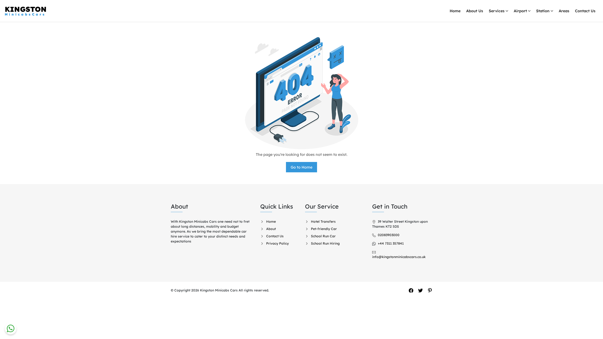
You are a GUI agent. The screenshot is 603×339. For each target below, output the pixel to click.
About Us (474, 10)
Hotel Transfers (323, 221)
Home (455, 10)
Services (497, 10)
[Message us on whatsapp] (10, 328)
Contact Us (585, 10)
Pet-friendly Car (324, 229)
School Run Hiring (325, 243)
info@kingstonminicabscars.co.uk (399, 257)
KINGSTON (26, 11)
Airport (520, 10)
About (271, 229)
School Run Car (323, 236)
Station (543, 10)
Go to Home (301, 167)
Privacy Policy (277, 243)
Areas (564, 10)
